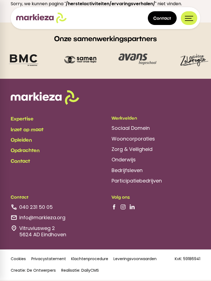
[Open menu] (189, 18)
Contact (20, 161)
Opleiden (21, 140)
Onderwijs (124, 159)
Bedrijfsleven (127, 170)
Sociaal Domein (131, 128)
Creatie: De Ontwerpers (33, 270)
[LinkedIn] (132, 206)
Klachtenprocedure (89, 259)
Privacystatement (48, 259)
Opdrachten (25, 150)
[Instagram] (123, 206)
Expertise (22, 119)
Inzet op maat (27, 129)
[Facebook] (114, 206)
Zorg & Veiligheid (132, 149)
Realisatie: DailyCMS (80, 270)
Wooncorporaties (133, 139)
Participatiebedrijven (137, 181)
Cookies (18, 259)
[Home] (41, 18)
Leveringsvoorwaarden (135, 259)
